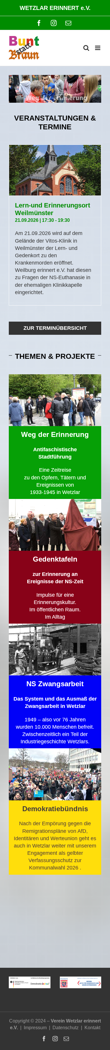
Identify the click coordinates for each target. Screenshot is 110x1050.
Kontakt (92, 1027)
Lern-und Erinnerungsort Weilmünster (52, 209)
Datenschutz (66, 1027)
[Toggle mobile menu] (98, 48)
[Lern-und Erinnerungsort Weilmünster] (55, 170)
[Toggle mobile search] (86, 48)
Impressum (35, 1027)
